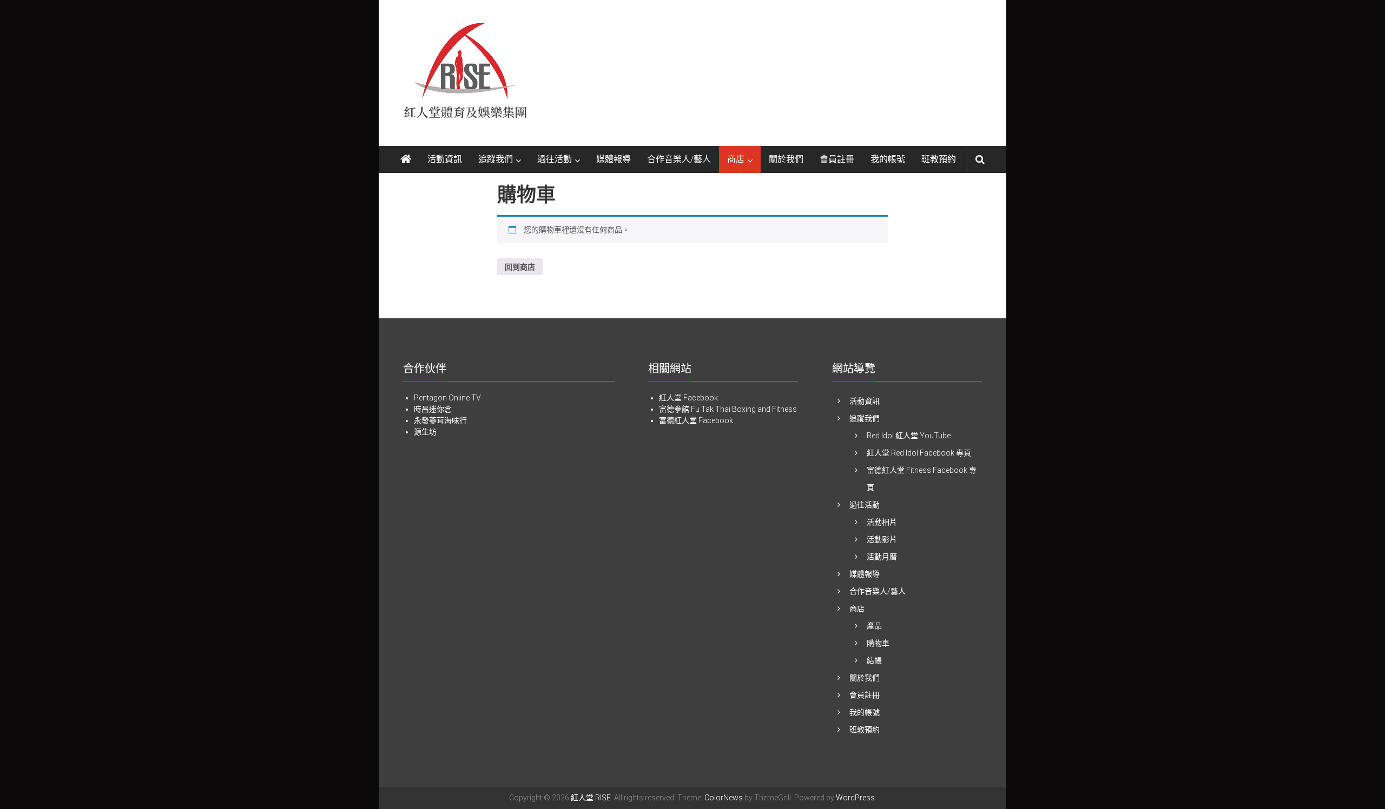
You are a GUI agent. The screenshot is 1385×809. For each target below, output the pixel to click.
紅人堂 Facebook (688, 397)
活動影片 (882, 539)
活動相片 (882, 522)
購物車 (878, 643)
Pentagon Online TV (447, 397)
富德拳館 (674, 409)
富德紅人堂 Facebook (696, 420)
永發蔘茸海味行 (440, 420)
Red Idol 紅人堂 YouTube (909, 435)
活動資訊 (444, 159)
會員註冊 (837, 159)
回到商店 (520, 267)
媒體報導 (613, 159)
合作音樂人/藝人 (679, 159)
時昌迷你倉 (433, 409)
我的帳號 (887, 159)
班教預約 (938, 159)
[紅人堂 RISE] (405, 159)
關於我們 (786, 159)
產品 (874, 625)
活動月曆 (882, 556)
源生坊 (425, 431)
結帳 (874, 660)
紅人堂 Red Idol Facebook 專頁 (919, 453)
